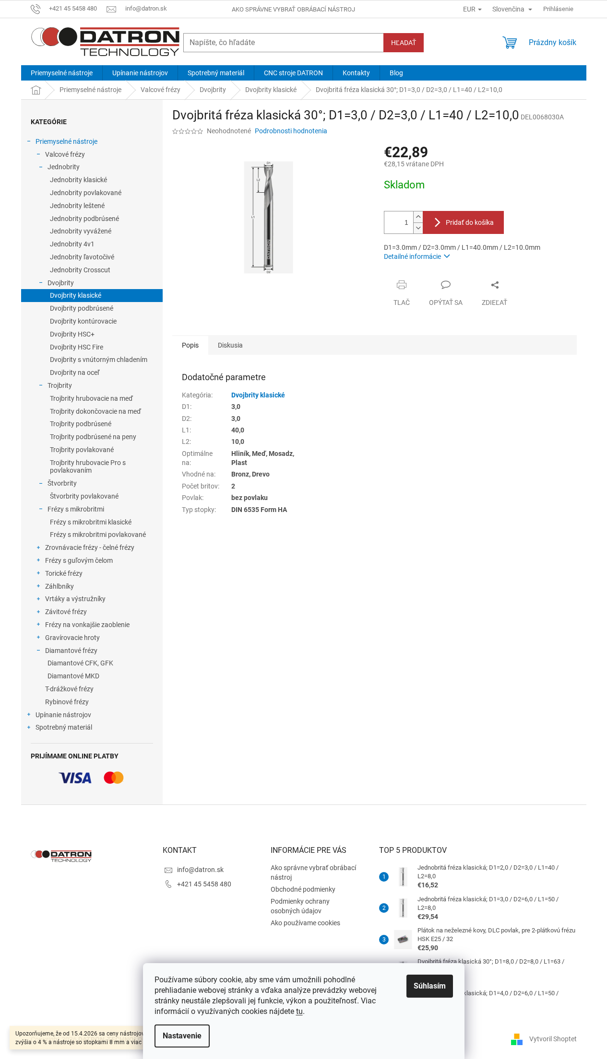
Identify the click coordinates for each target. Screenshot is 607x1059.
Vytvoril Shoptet (553, 1039)
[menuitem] (61, 73)
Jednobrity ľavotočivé (82, 257)
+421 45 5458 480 (204, 884)
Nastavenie (182, 1035)
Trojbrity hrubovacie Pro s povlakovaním (88, 467)
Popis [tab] (190, 345)
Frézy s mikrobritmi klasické (90, 522)
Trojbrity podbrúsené (80, 424)
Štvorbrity (62, 483)
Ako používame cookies (305, 923)
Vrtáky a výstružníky (75, 599)
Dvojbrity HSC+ (72, 334)
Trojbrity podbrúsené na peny (93, 437)
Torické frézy (64, 573)
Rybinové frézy (67, 702)
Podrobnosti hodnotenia (291, 131)
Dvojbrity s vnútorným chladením (98, 359)
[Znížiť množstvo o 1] (418, 227)
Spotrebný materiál (64, 727)
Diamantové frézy (71, 650)
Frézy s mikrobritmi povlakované (98, 534)
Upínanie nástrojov (63, 715)
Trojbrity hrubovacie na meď (91, 398)
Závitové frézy (66, 612)
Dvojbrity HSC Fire (76, 347)
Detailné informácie (412, 256)
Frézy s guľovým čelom (79, 560)
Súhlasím (430, 985)
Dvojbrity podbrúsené (81, 308)
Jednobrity (64, 167)
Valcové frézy (65, 154)
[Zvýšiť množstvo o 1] (418, 216)
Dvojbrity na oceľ (74, 372)
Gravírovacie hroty (72, 637)
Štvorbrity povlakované (84, 496)
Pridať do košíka (470, 222)
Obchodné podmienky (303, 889)
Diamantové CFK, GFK (80, 663)
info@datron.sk (200, 869)
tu (299, 1011)
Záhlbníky (59, 586)
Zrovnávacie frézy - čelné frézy (89, 547)
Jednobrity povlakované (85, 193)
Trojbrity (60, 385)
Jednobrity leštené (77, 205)
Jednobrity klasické (78, 180)
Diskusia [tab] (230, 345)
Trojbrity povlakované (82, 450)
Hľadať (403, 43)
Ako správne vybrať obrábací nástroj (293, 9)
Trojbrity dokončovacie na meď (95, 411)
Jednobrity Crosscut (80, 270)
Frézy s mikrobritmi (76, 509)
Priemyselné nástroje (66, 141)
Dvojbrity (61, 283)
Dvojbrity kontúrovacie (83, 321)
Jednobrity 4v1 (72, 244)
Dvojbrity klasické (75, 295)
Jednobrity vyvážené (80, 231)
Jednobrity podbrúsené (84, 218)
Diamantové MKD (73, 676)
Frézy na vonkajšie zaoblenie (87, 624)
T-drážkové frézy (69, 689)
